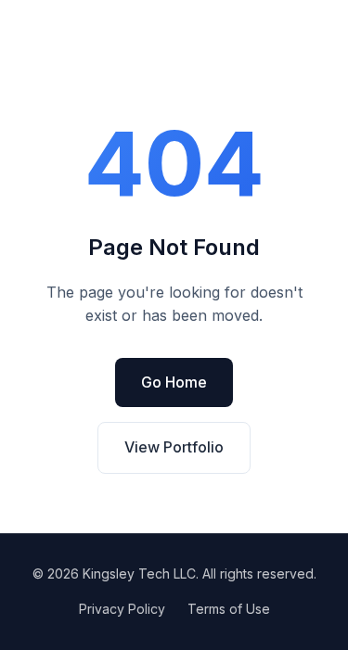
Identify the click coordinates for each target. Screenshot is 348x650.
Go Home (174, 382)
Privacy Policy (122, 609)
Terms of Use (228, 609)
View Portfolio (174, 447)
